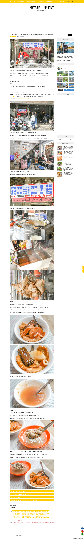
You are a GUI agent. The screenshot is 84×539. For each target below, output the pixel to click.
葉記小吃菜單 (16, 522)
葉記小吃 (20, 524)
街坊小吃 (22, 520)
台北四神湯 (33, 522)
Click (83, 269)
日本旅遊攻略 (21, 1)
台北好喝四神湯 (44, 522)
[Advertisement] (42, 22)
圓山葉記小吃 (21, 522)
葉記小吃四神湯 (27, 522)
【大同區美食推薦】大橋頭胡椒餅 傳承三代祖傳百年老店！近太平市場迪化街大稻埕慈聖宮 (30, 513)
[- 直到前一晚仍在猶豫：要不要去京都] (65, 79)
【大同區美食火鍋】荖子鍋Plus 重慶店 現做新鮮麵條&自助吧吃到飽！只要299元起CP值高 (30, 517)
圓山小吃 (49, 522)
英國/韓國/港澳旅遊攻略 (31, 1)
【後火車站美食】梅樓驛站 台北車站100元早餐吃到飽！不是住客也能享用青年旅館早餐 (30, 511)
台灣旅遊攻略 (41, 1)
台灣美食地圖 (49, 1)
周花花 (18, 36)
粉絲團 (23, 491)
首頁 (11, 1)
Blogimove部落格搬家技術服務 (78, 538)
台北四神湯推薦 (38, 522)
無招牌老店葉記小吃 (14, 524)
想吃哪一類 (56, 1)
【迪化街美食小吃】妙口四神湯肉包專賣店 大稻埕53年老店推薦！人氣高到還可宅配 (29, 514)
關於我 (15, 1)
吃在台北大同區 (13, 36)
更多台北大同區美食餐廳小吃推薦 (22, 99)
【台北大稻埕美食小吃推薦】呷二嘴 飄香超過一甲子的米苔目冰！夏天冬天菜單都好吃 (29, 516)
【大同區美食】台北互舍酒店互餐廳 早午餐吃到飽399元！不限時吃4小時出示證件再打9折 (30, 510)
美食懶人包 (62, 1)
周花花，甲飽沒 (42, 8)
